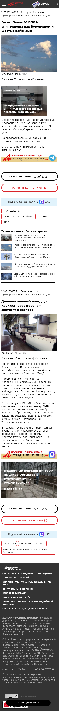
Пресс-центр (44, 573)
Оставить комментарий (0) (29, 187)
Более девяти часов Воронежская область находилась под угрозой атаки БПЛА (34, 265)
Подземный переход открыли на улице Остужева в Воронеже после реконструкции (28, 476)
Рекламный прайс (14, 593)
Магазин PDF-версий (15, 577)
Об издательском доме (17, 573)
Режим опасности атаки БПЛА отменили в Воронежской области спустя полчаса (34, 246)
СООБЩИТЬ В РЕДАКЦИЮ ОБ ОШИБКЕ (25, 608)
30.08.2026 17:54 (9, 291)
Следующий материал (28, 703)
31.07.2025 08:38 (9, 12)
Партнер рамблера (28, 696)
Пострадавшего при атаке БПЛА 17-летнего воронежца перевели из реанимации (31, 237)
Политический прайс (16, 597)
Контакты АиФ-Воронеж (18, 589)
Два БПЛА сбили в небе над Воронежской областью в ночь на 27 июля (34, 275)
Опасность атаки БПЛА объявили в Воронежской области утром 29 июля (32, 255)
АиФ (24, 74)
